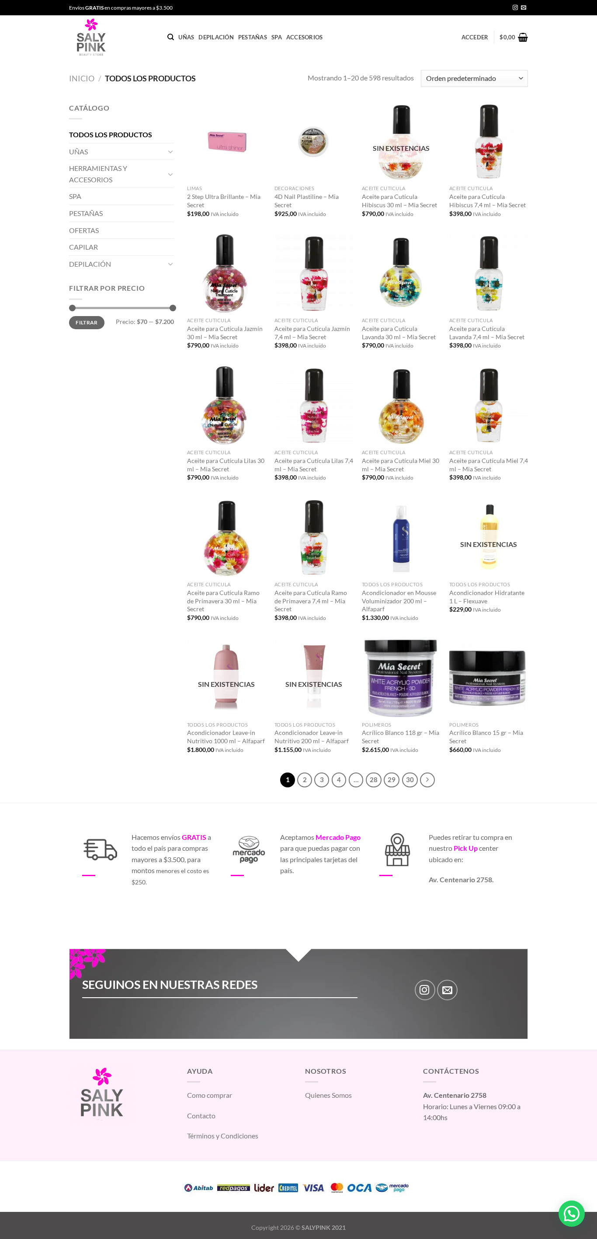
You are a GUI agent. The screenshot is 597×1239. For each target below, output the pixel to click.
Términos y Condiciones (222, 1135)
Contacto (201, 1115)
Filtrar (87, 322)
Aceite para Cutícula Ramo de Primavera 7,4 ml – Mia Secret (310, 601)
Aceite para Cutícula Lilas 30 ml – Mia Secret (225, 465)
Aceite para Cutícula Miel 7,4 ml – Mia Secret (488, 465)
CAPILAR (83, 247)
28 (374, 779)
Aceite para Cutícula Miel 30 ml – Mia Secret (400, 465)
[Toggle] (170, 151)
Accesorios (304, 37)
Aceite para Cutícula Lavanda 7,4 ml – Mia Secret (486, 333)
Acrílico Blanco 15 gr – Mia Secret (486, 737)
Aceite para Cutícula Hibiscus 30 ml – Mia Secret (399, 201)
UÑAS (186, 37)
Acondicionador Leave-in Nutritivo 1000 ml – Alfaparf (226, 737)
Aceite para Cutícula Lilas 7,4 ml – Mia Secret (313, 465)
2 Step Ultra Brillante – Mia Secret (223, 201)
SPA (276, 37)
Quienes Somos (328, 1095)
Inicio (81, 78)
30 (410, 779)
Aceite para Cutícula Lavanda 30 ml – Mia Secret (399, 333)
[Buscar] (170, 37)
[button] (572, 1214)
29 (392, 779)
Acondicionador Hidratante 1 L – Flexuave (486, 597)
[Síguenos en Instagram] (515, 8)
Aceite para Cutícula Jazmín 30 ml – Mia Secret (225, 333)
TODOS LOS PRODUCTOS (110, 134)
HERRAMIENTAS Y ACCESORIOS (98, 174)
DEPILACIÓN (216, 37)
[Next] (427, 780)
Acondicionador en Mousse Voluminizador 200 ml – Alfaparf (399, 601)
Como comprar (209, 1095)
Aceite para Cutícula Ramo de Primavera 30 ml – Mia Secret (223, 601)
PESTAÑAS (252, 37)
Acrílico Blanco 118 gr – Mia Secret (400, 737)
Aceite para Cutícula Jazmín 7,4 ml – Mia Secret (312, 333)
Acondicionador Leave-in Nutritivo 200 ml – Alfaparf (311, 737)
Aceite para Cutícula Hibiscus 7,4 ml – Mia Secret (487, 201)
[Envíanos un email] (523, 8)
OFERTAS (84, 230)
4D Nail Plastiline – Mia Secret (306, 201)
